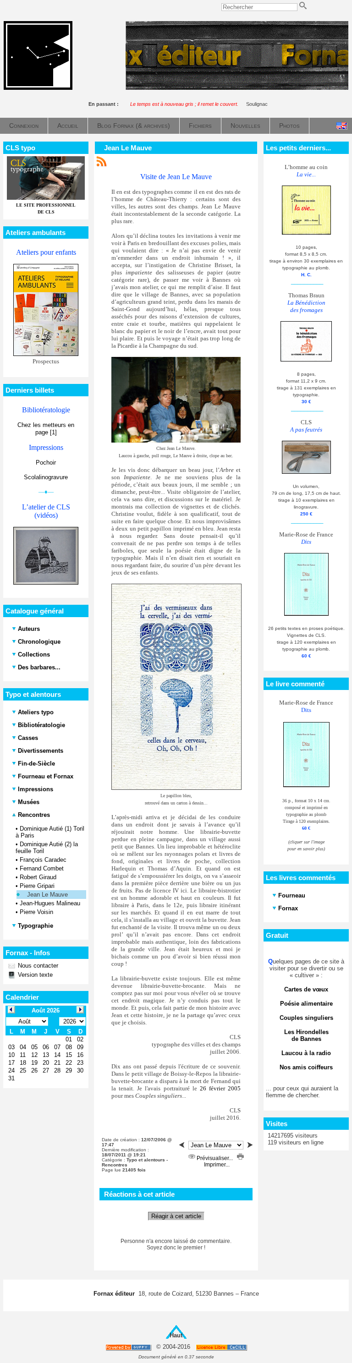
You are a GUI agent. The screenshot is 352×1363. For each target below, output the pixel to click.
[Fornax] (38, 87)
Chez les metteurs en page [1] (45, 428)
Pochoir (46, 462)
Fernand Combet (42, 868)
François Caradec (43, 859)
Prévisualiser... (214, 1158)
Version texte (34, 974)
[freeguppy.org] (129, 1347)
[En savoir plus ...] (222, 1347)
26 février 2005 (220, 1088)
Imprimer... (216, 1164)
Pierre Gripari (37, 885)
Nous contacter (37, 965)
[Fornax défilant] (237, 87)
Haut (176, 1335)
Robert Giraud (38, 877)
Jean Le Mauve (47, 894)
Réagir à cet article (176, 1216)
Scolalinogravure (46, 477)
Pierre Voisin (36, 912)
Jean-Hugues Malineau (50, 903)
